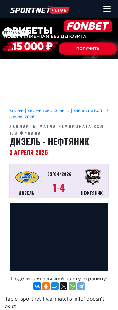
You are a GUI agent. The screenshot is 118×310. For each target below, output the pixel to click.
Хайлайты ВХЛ (87, 111)
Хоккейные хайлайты (48, 111)
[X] (63, 286)
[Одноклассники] (46, 286)
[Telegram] (81, 286)
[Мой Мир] (55, 286)
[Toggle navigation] (106, 9)
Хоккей (16, 111)
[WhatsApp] (72, 286)
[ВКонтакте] (37, 286)
